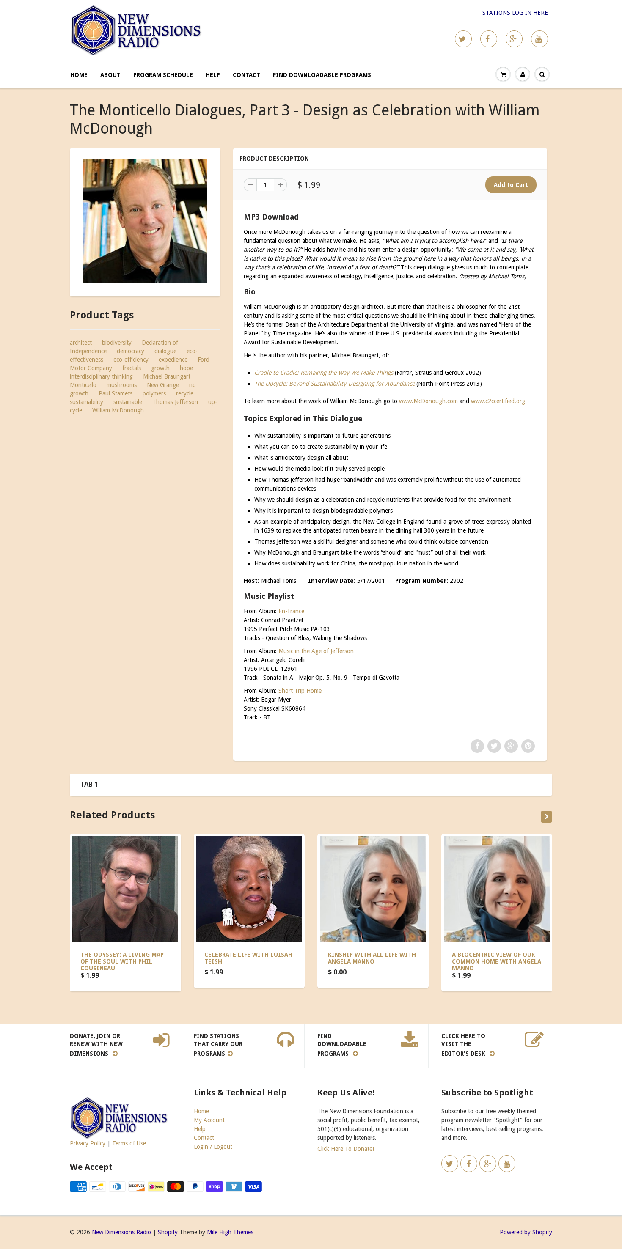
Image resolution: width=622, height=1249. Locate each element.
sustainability (86, 401)
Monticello (83, 385)
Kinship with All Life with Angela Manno (372, 958)
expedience (173, 359)
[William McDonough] (145, 221)
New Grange (163, 385)
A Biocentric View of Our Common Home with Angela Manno (496, 961)
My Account (209, 1120)
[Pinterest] (514, 38)
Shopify (168, 1232)
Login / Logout (213, 1146)
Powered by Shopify (526, 1232)
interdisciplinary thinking (101, 376)
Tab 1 (89, 784)
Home (79, 74)
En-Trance (291, 611)
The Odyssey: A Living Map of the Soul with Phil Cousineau (122, 961)
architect (81, 342)
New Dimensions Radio (121, 1232)
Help (213, 74)
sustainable (127, 401)
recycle (184, 393)
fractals (131, 368)
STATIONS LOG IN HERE (515, 12)
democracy (130, 351)
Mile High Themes (230, 1232)
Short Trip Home (300, 690)
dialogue (165, 351)
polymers (154, 393)
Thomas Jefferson (175, 401)
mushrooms (122, 385)
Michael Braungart (166, 376)
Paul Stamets (115, 393)
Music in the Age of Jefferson (316, 651)
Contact (246, 74)
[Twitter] (463, 38)
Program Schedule (163, 74)
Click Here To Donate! (345, 1148)
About (110, 74)
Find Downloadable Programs (322, 74)
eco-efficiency (131, 359)
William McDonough (118, 410)
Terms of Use (129, 1143)
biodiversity (117, 342)
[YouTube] (539, 38)
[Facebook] (488, 38)
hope (186, 368)
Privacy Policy (87, 1143)
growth (160, 368)
